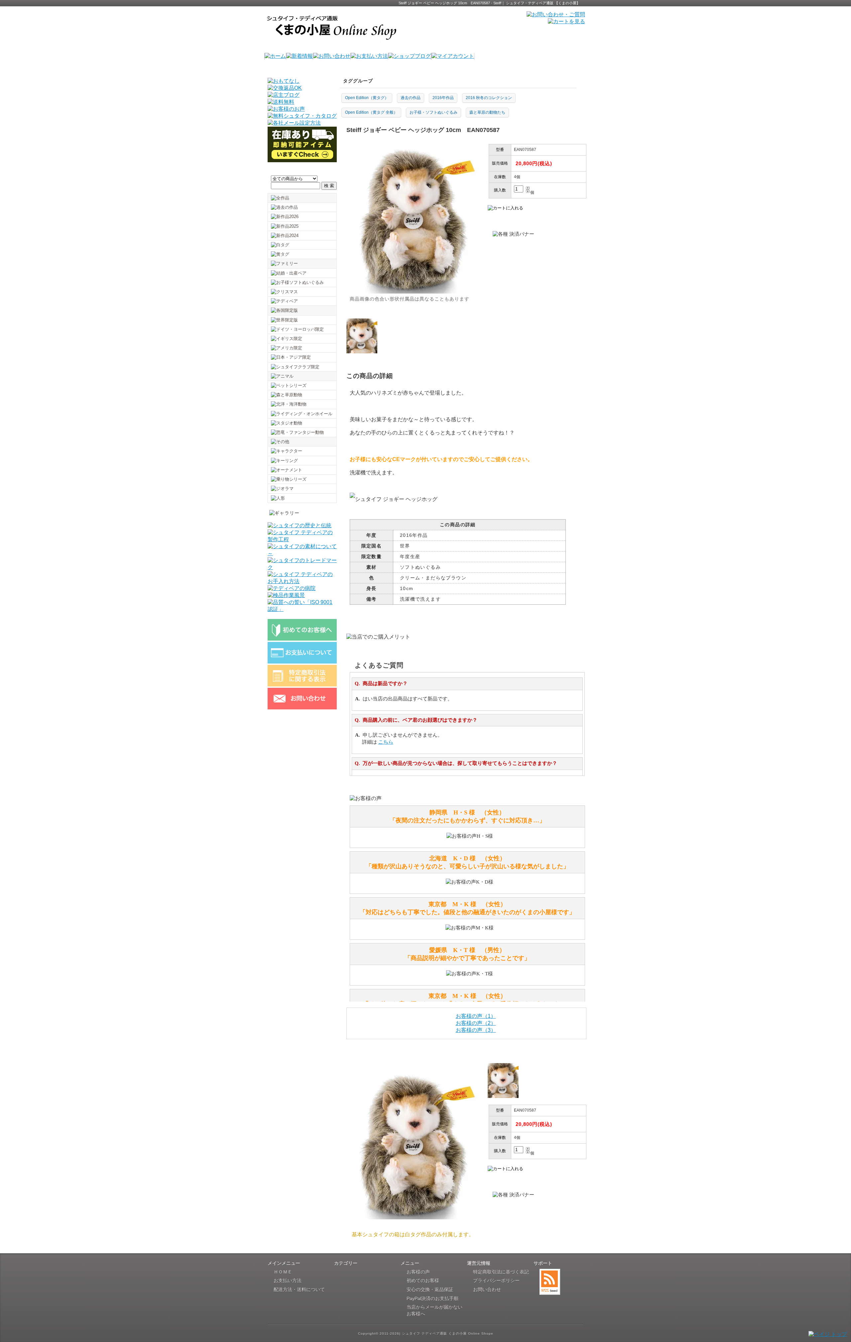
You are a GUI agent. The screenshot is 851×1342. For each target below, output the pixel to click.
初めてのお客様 (423, 1280)
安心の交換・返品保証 (430, 1289)
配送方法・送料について (299, 1289)
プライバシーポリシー (496, 1280)
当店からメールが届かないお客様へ (434, 1310)
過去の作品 (411, 97)
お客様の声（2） (476, 1023)
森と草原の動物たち (487, 112)
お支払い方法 (288, 1280)
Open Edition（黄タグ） (367, 97)
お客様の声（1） (476, 1016)
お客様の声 (418, 1272)
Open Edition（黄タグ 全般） (371, 112)
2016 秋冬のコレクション (489, 97)
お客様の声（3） (476, 1030)
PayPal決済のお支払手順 (432, 1298)
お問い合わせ (487, 1289)
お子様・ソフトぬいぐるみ (433, 112)
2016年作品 (443, 97)
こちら (385, 742)
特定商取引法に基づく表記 (501, 1272)
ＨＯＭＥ (283, 1272)
